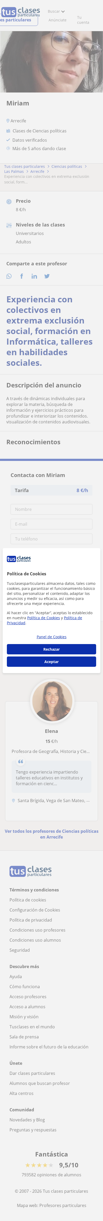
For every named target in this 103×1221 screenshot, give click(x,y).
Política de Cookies (43, 617)
